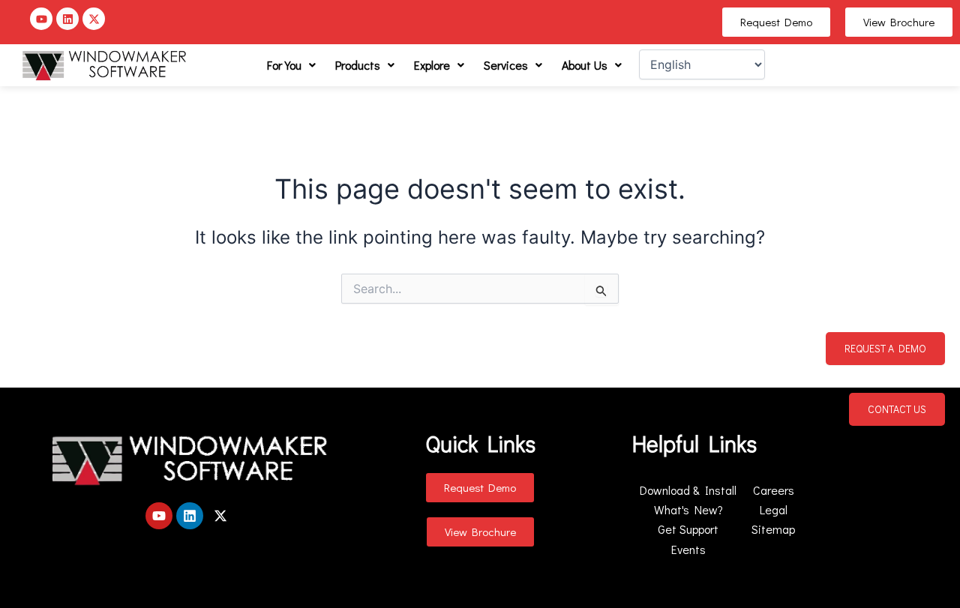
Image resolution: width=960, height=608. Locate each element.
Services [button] (506, 65)
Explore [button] (432, 65)
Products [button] (357, 65)
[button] (291, 65)
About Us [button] (585, 65)
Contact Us (897, 409)
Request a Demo (885, 348)
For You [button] (284, 65)
